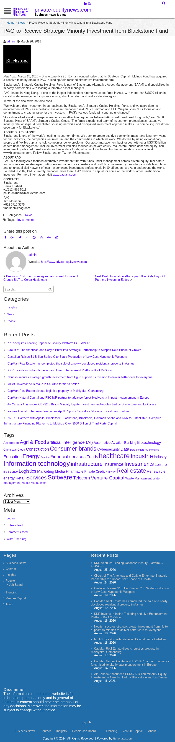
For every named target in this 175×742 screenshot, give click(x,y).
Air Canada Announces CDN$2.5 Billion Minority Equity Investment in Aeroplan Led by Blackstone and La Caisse (81, 404)
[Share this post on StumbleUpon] (41, 237)
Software (60, 477)
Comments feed (17, 532)
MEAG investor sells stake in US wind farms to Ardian (43, 384)
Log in (11, 518)
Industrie (142, 456)
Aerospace (11, 442)
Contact (11, 569)
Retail (20, 478)
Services (36, 478)
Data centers (137, 449)
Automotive (102, 442)
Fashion (45, 457)
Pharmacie (74, 471)
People (11, 321)
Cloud (21, 449)
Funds (92, 456)
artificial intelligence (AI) (70, 442)
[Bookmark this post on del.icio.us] (56, 237)
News (21, 22)
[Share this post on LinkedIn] (27, 237)
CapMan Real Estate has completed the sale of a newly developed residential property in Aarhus (71, 363)
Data (125, 449)
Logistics (27, 471)
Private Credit (94, 471)
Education (12, 456)
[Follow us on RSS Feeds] (89, 4)
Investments (25, 219)
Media (60, 471)
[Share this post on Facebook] (5, 237)
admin (11, 41)
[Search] (164, 3)
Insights (12, 307)
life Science (10, 471)
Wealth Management (34, 482)
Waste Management (138, 478)
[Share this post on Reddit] (34, 237)
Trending (11, 592)
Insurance (113, 464)
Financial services (68, 456)
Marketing (45, 471)
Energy (31, 456)
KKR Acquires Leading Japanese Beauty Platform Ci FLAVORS (49, 343)
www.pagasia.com (65, 174)
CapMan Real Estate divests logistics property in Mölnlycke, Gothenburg (55, 390)
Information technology (36, 463)
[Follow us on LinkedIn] (86, 4)
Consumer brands (73, 448)
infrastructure (87, 464)
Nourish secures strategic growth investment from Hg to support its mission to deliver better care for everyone (80, 377)
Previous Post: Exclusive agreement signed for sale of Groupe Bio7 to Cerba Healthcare (40, 278)
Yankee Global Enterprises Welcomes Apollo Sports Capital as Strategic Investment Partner (68, 411)
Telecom (81, 477)
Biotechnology (149, 442)
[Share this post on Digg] (49, 237)
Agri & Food (33, 442)
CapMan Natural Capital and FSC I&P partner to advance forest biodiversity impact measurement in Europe (78, 397)
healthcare (114, 455)
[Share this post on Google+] (12, 237)
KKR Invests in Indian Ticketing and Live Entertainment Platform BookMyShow (60, 370)
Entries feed (15, 525)
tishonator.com (123, 738)
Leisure (161, 465)
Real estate (131, 470)
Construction (37, 449)
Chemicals (10, 449)
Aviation (117, 442)
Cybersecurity (108, 449)
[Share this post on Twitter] (20, 237)
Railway (111, 471)
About (9, 604)
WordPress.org (16, 539)
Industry (160, 457)
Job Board (16, 584)
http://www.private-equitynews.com (64, 261)
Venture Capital (107, 477)
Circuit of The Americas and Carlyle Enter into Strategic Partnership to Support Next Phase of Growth (74, 350)
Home (10, 22)
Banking (130, 442)
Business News (16, 563)
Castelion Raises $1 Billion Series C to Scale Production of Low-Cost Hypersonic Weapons (68, 356)
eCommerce (152, 449)
